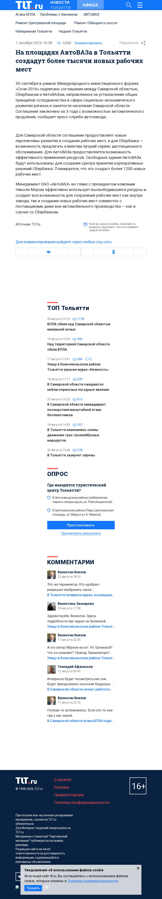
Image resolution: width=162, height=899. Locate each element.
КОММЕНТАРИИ (70, 562)
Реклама (61, 787)
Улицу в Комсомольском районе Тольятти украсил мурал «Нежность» (104, 626)
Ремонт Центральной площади (41, 23)
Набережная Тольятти (34, 31)
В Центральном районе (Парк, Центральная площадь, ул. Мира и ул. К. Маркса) (83, 512)
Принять (33, 888)
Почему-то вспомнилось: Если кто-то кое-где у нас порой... (80, 713)
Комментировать (88, 43)
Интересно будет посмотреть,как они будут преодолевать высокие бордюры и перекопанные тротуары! (80, 682)
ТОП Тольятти (68, 308)
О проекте (62, 779)
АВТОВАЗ (91, 14)
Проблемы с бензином (58, 14)
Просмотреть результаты (81, 533)
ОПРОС (57, 474)
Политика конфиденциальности (81, 802)
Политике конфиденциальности (93, 881)
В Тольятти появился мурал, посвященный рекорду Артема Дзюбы (102, 595)
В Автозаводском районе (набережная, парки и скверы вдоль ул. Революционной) (82, 500)
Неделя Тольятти (73, 31)
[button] (48, 252)
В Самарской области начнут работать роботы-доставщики (96, 689)
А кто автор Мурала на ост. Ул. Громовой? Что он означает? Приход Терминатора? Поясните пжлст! (79, 650)
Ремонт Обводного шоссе (95, 23)
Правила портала (69, 795)
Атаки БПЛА (25, 14)
